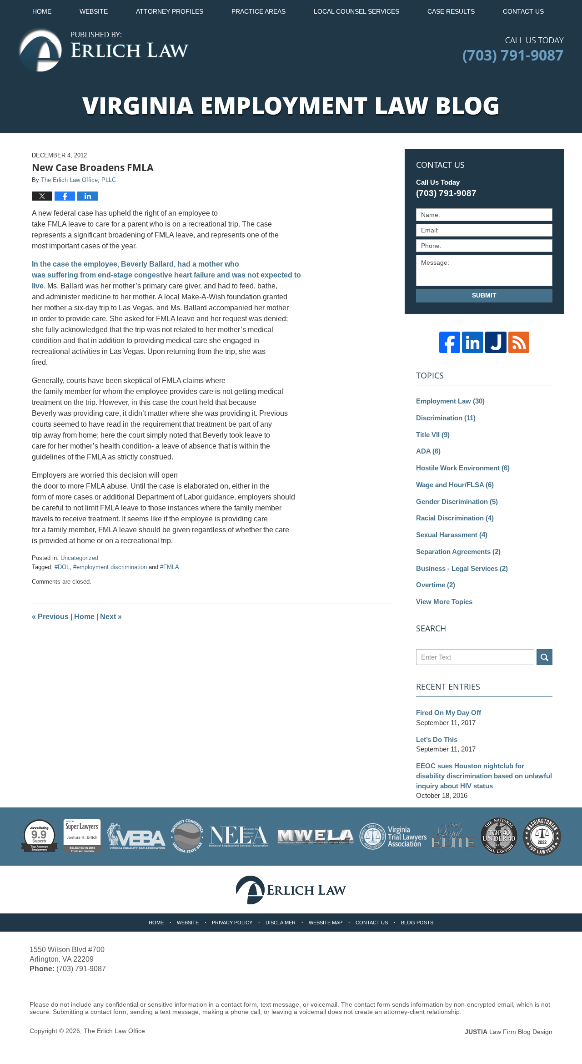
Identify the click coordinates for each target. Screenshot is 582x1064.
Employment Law (450, 401)
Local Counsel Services (356, 11)
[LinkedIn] (472, 342)
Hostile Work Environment (463, 468)
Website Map (325, 922)
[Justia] (496, 342)
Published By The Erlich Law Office (513, 50)
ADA (428, 451)
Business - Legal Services (462, 568)
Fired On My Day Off (448, 712)
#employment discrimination (110, 567)
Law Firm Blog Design (508, 1031)
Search (544, 657)
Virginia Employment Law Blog (103, 50)
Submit (484, 295)
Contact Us (523, 11)
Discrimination (446, 418)
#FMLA (169, 567)
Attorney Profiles (169, 11)
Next (111, 616)
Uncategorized (79, 558)
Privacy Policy (232, 922)
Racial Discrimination (455, 518)
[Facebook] (450, 342)
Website (94, 11)
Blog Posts (417, 922)
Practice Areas (258, 11)
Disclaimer (281, 922)
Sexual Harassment (451, 535)
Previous (50, 616)
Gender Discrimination (457, 501)
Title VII (433, 435)
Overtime (435, 585)
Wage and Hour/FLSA (455, 485)
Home (41, 11)
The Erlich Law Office (114, 1030)
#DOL (62, 567)
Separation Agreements (458, 551)
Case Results (451, 11)
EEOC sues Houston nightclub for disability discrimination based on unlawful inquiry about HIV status (484, 776)
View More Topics (444, 601)
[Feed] (519, 342)
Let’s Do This (436, 739)
